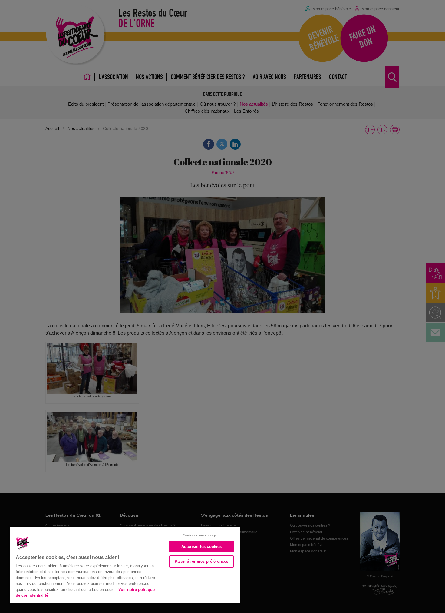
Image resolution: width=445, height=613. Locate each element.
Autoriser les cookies (201, 546)
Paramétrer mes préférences (201, 561)
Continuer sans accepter (201, 535)
